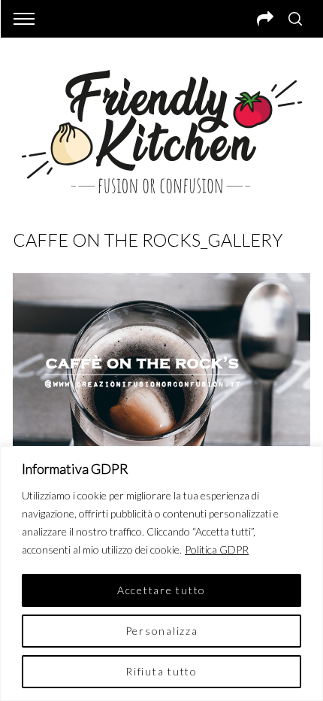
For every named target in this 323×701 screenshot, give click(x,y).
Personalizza (161, 630)
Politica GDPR (217, 549)
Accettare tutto (161, 590)
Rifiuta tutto (161, 671)
